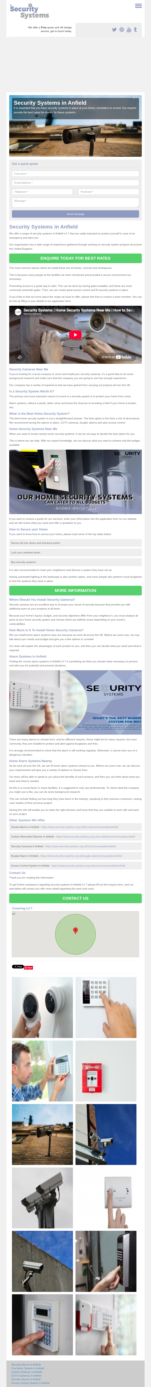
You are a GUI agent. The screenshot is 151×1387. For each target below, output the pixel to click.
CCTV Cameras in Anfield (26, 1375)
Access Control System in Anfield (30, 1382)
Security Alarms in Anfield (26, 1364)
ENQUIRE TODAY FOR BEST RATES (76, 258)
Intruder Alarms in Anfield (26, 1379)
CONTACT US (75, 898)
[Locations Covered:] (11, 5)
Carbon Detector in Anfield (26, 1371)
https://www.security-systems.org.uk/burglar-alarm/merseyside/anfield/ (81, 855)
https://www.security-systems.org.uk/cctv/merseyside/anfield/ (80, 846)
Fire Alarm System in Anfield (27, 1368)
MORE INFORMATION (75, 590)
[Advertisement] (75, 65)
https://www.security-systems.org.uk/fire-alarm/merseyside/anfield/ (79, 827)
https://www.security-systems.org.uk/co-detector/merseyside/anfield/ (95, 836)
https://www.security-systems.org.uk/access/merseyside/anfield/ (88, 865)
